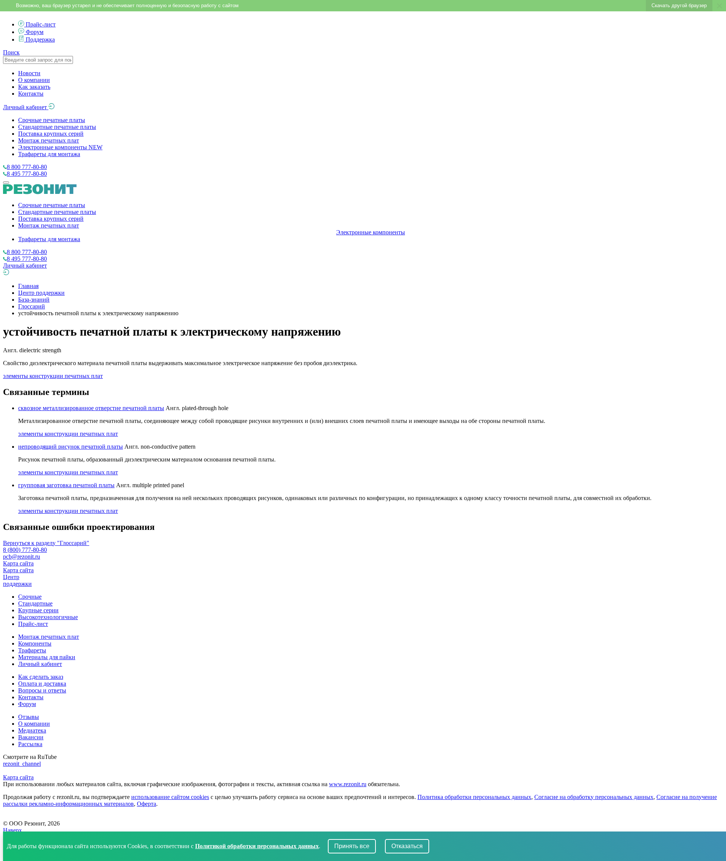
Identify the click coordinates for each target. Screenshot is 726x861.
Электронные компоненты (60, 147)
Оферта (146, 804)
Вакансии (30, 737)
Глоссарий (31, 306)
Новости (29, 73)
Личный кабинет (25, 107)
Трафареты (32, 650)
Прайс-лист (41, 24)
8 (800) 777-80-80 (25, 550)
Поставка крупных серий (51, 133)
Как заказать (34, 87)
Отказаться (407, 846)
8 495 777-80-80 (27, 173)
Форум (34, 32)
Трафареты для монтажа (49, 154)
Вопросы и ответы (42, 690)
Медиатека (32, 730)
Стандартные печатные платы (57, 127)
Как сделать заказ (40, 677)
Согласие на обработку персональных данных (593, 797)
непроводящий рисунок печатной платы (70, 446)
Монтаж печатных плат (48, 140)
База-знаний (34, 299)
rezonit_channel (22, 763)
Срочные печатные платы (51, 120)
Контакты (30, 93)
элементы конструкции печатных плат (53, 376)
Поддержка (40, 39)
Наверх (12, 830)
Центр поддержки (41, 293)
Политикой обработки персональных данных (257, 846)
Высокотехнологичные (48, 617)
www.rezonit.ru (347, 784)
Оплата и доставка (42, 683)
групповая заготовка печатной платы (66, 485)
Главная (28, 286)
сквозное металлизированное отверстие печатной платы (91, 408)
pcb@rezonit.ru (21, 556)
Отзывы (28, 717)
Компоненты (34, 643)
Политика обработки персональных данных (474, 797)
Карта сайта (18, 563)
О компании (34, 80)
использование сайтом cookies (170, 797)
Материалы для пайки (46, 657)
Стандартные (35, 603)
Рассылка (30, 744)
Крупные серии (38, 610)
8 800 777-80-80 (27, 167)
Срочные (30, 596)
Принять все (351, 846)
